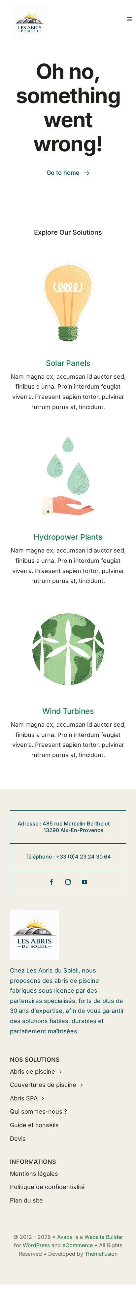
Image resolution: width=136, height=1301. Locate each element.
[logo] (30, 9)
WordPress (36, 1245)
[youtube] (84, 882)
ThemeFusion (101, 1253)
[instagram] (68, 882)
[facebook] (51, 882)
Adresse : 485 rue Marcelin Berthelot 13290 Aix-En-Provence (68, 826)
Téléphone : (40, 856)
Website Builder (104, 1237)
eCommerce (77, 1245)
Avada (65, 1237)
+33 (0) (65, 856)
